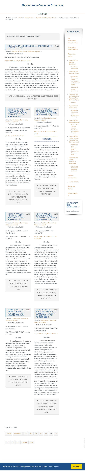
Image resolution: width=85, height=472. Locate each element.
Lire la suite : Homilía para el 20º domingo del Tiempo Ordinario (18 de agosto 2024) (46, 190)
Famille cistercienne (72, 177)
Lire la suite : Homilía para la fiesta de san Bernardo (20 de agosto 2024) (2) (18, 381)
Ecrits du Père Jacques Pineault (75, 126)
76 (13, 442)
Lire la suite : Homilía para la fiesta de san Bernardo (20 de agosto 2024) (18, 285)
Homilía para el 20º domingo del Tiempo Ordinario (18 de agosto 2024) (46, 112)
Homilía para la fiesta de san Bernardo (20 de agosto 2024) (16, 216)
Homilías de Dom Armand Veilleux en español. (26, 51)
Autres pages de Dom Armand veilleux (75, 83)
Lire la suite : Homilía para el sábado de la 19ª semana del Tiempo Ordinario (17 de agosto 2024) (46, 406)
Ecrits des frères (71, 188)
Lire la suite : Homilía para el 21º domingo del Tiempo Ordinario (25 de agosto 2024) (46, 294)
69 (31, 433)
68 (25, 433)
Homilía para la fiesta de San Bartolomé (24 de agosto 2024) (30, 47)
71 (41, 433)
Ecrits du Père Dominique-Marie (75, 153)
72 (46, 433)
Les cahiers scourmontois (73, 48)
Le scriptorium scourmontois (73, 40)
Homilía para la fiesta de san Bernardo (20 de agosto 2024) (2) (16, 312)
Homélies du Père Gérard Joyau (74, 112)
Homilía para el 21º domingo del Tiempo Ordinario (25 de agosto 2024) (46, 216)
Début (9, 433)
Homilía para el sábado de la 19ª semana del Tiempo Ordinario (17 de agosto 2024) (45, 313)
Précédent (17, 433)
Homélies (73, 102)
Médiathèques (72, 194)
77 (18, 442)
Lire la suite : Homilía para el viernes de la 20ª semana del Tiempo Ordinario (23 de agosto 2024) (18, 197)
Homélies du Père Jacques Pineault (74, 131)
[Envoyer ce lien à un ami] (58, 46)
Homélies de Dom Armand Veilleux (74, 78)
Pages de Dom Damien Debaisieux (73, 62)
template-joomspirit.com (84, 443)
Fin (31, 442)
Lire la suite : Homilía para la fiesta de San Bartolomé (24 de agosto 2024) (33, 97)
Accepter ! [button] (76, 466)
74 (56, 433)
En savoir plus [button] (53, 466)
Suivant (24, 442)
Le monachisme (74, 182)
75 (7, 442)
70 (36, 433)
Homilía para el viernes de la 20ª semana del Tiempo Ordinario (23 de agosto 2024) (17, 112)
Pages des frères (72, 55)
